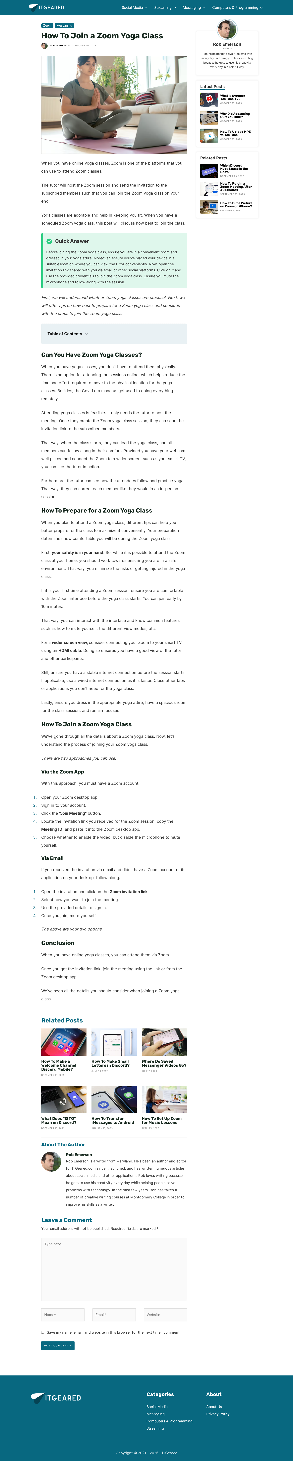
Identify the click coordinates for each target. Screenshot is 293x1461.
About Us (214, 1407)
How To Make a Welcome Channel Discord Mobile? (58, 1065)
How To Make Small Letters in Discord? (110, 1063)
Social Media (157, 1407)
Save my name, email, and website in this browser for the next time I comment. (114, 1332)
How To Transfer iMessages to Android (112, 1120)
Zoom (47, 25)
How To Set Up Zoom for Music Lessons (162, 1120)
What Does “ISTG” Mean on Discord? (58, 1120)
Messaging (64, 25)
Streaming (155, 1428)
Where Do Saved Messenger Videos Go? (164, 1063)
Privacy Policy (218, 1414)
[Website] (165, 1315)
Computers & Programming (169, 1421)
